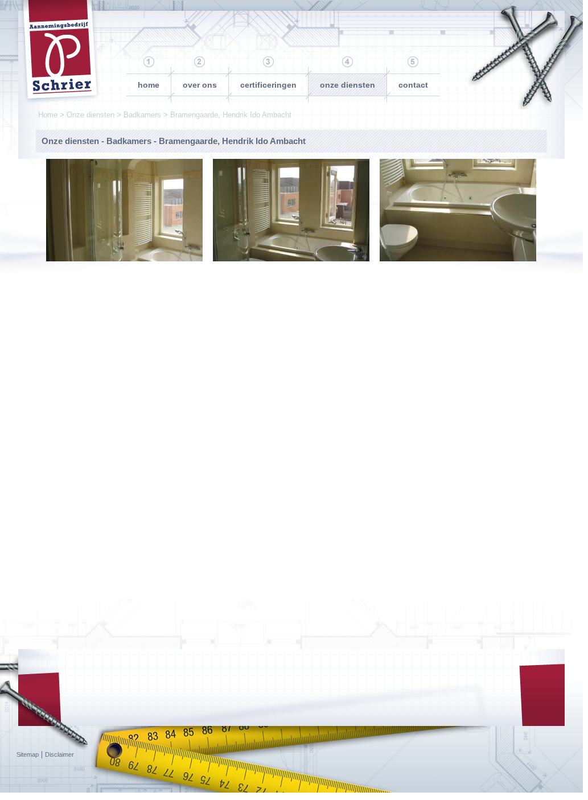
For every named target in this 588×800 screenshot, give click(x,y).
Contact (413, 84)
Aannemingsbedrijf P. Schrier (59, 52)
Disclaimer (59, 754)
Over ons (200, 84)
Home (148, 84)
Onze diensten (347, 84)
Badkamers (142, 114)
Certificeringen (268, 84)
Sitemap (28, 754)
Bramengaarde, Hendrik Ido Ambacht (230, 114)
